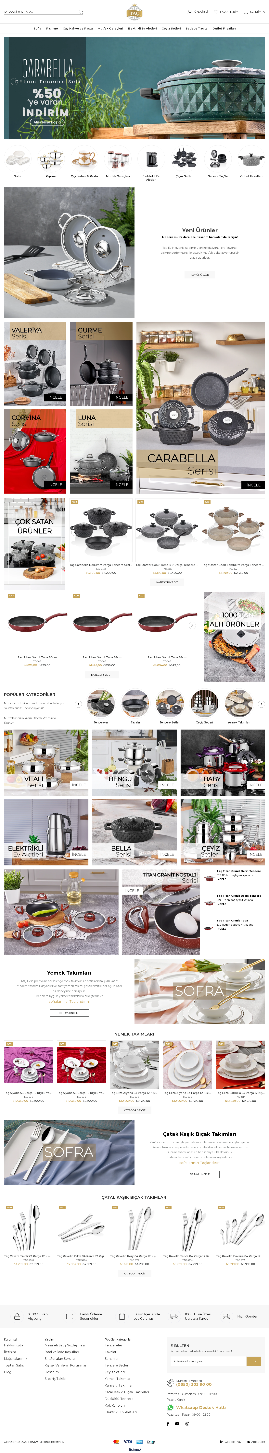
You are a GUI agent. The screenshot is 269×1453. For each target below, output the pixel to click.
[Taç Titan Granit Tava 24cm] (167, 623)
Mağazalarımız (15, 1359)
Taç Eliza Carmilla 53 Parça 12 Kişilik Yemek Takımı (240, 1093)
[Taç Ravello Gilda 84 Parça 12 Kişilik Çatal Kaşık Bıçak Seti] (81, 1228)
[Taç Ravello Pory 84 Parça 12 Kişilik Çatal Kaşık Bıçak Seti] (134, 1228)
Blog (7, 1372)
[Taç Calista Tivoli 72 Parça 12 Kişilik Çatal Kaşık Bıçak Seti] (28, 1228)
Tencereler (113, 1345)
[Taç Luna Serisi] (101, 451)
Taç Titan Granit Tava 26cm (102, 657)
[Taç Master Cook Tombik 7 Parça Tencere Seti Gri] (167, 530)
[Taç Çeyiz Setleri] (223, 832)
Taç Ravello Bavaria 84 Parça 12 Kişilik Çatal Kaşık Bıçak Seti (240, 1256)
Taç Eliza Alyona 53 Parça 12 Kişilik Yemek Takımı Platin (134, 1093)
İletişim (10, 1352)
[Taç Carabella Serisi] (200, 408)
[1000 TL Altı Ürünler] (234, 637)
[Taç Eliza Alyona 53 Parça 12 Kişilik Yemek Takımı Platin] (134, 1065)
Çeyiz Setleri (115, 1372)
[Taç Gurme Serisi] (101, 364)
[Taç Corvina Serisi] (35, 451)
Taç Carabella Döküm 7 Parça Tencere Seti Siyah (101, 565)
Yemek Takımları (118, 1379)
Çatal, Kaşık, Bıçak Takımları (127, 1392)
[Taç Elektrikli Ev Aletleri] (46, 832)
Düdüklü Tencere (119, 1399)
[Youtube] (177, 1424)
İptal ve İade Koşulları (62, 1352)
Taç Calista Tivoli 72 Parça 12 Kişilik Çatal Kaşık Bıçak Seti (28, 1256)
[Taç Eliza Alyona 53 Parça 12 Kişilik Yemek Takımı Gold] (187, 1065)
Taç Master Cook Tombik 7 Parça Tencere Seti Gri (167, 565)
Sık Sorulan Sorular (60, 1359)
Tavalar (110, 1352)
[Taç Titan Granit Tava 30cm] (37, 623)
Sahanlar (112, 1359)
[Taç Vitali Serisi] (46, 763)
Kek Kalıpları (115, 1405)
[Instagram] (187, 1424)
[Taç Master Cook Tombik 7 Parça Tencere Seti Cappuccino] (233, 530)
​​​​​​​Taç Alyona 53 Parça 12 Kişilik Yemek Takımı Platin (28, 1093)
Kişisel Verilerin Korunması (66, 1365)
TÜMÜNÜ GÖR (200, 274)
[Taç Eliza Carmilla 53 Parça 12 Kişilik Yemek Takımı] (240, 1065)
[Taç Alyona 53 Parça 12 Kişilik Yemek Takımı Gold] (81, 1065)
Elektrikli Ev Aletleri (121, 1412)
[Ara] (81, 12)
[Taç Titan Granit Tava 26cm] (102, 623)
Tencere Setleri (117, 1365)
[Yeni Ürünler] (69, 252)
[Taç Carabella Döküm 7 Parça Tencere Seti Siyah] (101, 530)
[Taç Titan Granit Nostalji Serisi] (102, 912)
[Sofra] (199, 991)
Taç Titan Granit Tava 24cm (166, 657)
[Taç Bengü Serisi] (134, 763)
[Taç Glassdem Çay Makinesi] (134, 88)
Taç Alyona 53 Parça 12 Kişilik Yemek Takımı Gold (81, 1093)
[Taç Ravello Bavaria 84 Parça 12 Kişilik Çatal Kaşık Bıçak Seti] (240, 1228)
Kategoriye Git (167, 582)
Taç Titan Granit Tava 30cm (37, 657)
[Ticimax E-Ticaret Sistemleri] (135, 1450)
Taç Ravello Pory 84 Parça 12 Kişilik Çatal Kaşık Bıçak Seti (134, 1256)
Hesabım (52, 1372)
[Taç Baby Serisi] (223, 763)
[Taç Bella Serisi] (134, 832)
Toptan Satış (14, 1365)
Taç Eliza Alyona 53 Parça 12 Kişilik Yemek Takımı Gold (187, 1093)
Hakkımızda (13, 1345)
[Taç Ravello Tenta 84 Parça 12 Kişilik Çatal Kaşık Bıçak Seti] (187, 1228)
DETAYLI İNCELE (69, 1013)
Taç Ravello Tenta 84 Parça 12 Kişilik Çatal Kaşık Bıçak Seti (187, 1256)
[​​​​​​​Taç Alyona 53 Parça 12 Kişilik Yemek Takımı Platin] (28, 1065)
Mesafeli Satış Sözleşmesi (65, 1345)
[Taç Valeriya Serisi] (35, 364)
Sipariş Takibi (55, 1379)
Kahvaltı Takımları (119, 1385)
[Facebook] (168, 1424)
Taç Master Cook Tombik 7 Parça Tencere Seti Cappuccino (233, 565)
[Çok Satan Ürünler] (34, 544)
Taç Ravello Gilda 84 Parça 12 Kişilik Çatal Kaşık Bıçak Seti (81, 1256)
